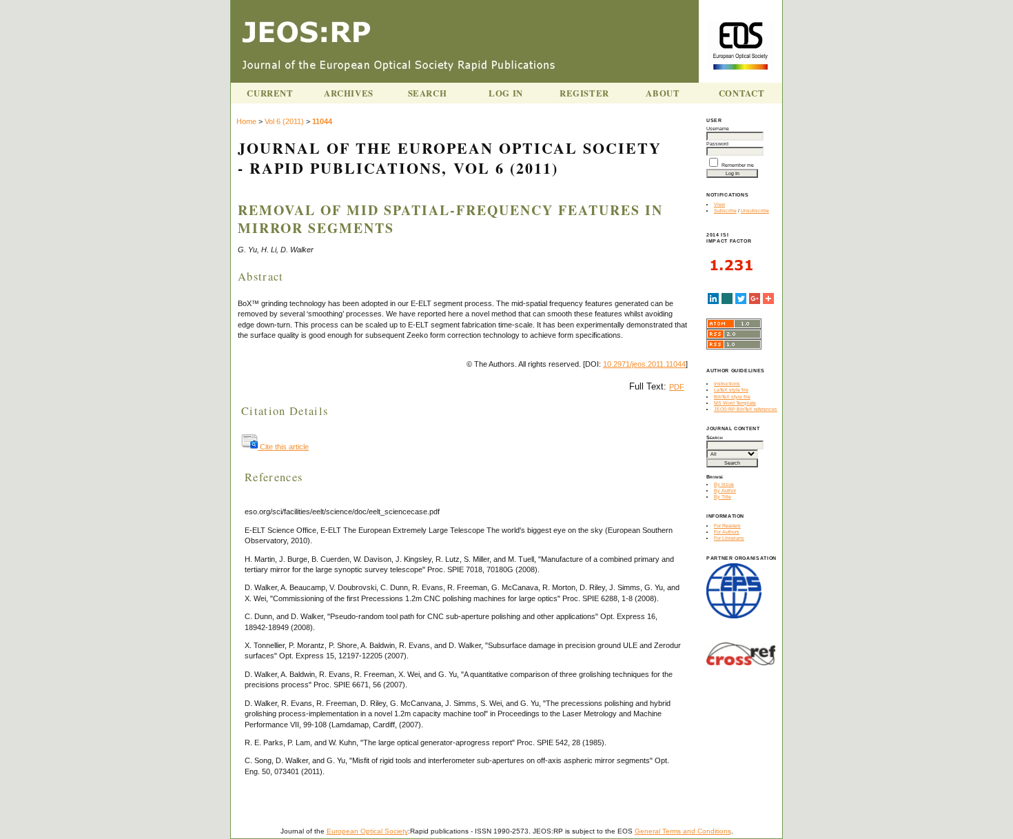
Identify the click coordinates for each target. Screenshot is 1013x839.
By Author (725, 490)
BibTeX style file (732, 396)
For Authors (726, 531)
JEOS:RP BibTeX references (745, 409)
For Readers (727, 525)
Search (427, 93)
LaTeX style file (731, 389)
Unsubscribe (755, 210)
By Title (722, 496)
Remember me (738, 165)
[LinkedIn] (713, 298)
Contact (741, 93)
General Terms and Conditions (683, 831)
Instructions (727, 383)
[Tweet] (741, 298)
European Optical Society (367, 831)
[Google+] (754, 298)
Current (270, 93)
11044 (322, 121)
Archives (349, 93)
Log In (506, 93)
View (719, 204)
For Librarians (729, 538)
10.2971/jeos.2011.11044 (644, 364)
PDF (676, 387)
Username (717, 128)
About (662, 93)
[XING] (727, 298)
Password (717, 143)
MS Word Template (735, 403)
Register (584, 93)
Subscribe (725, 210)
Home (246, 121)
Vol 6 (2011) (284, 121)
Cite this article (283, 447)
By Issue (724, 484)
